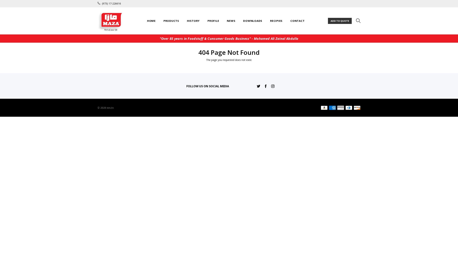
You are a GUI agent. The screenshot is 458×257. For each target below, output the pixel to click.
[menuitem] (151, 21)
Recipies (276, 20)
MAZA (110, 107)
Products (171, 20)
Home (151, 20)
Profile (213, 20)
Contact (297, 20)
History (193, 20)
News (231, 20)
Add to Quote (340, 20)
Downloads (252, 20)
